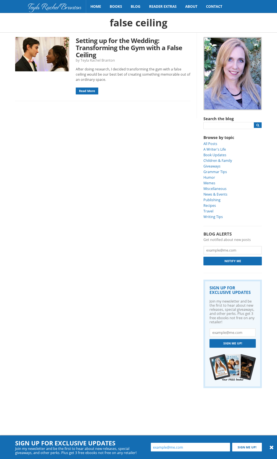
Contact (214, 6)
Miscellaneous (215, 188)
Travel (208, 211)
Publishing (212, 200)
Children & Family (217, 160)
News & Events (215, 194)
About (191, 6)
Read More (87, 91)
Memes (209, 183)
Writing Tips (213, 216)
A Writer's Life (214, 149)
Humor (209, 177)
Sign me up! (232, 343)
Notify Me (232, 261)
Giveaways (212, 166)
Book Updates (214, 155)
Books (116, 6)
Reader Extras (163, 6)
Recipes (209, 205)
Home (95, 6)
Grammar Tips (215, 171)
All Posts (210, 143)
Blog (135, 6)
